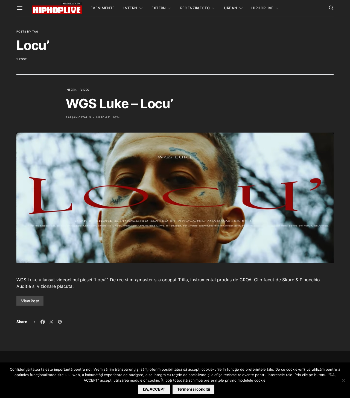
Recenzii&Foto (195, 8)
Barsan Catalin (78, 117)
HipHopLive (262, 8)
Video (85, 89)
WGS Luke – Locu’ (119, 103)
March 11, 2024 (108, 117)
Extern (158, 8)
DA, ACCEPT (154, 389)
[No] (343, 380)
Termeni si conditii (193, 389)
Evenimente (103, 8)
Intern (130, 8)
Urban (230, 8)
